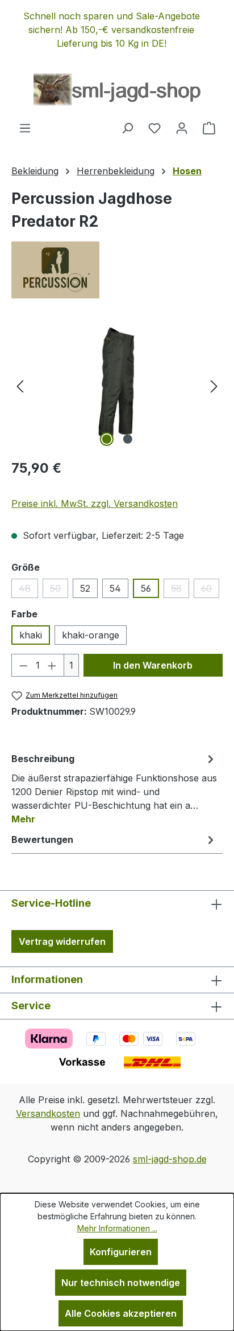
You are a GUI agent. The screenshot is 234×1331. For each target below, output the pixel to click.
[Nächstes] (214, 385)
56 (146, 588)
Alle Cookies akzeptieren (121, 1313)
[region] (117, 29)
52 (85, 588)
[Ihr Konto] (181, 127)
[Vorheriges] (19, 385)
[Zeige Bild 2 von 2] (127, 439)
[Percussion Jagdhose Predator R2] (117, 385)
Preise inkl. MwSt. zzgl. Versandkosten (94, 503)
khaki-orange (90, 635)
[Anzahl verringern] (23, 665)
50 (59, 590)
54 (115, 588)
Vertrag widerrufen (62, 941)
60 (210, 590)
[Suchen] (127, 127)
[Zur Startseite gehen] (117, 90)
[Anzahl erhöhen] (52, 665)
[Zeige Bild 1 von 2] (106, 439)
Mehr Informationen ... (117, 1228)
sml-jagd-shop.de (170, 1159)
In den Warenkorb (153, 665)
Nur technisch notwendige (120, 1282)
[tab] (114, 788)
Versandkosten (48, 1113)
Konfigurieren (121, 1252)
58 (180, 590)
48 (28, 590)
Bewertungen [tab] (42, 839)
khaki (30, 635)
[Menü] (25, 127)
